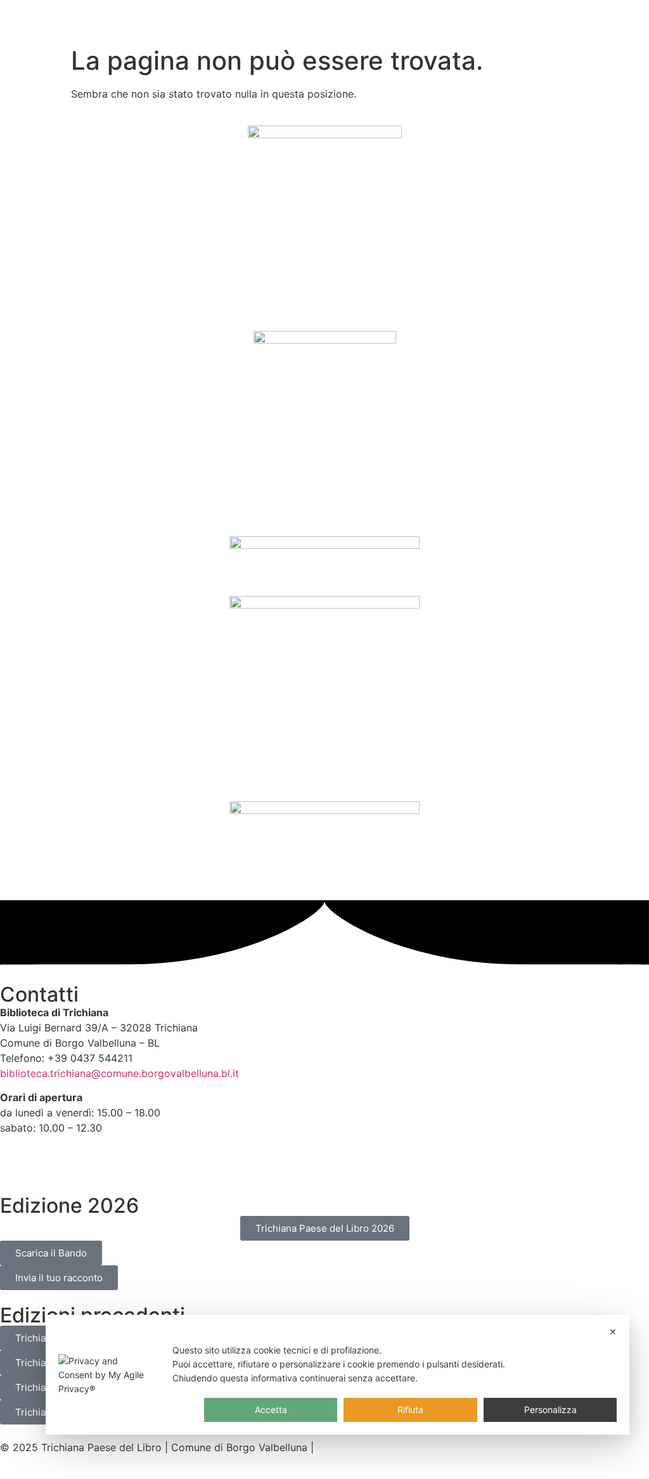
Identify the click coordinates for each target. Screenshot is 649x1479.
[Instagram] (51, 1161)
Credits (335, 1447)
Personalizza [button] (550, 1409)
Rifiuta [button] (410, 1409)
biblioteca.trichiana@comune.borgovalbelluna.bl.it (119, 1073)
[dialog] (338, 1375)
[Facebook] (16, 1161)
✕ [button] (613, 1331)
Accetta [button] (271, 1409)
